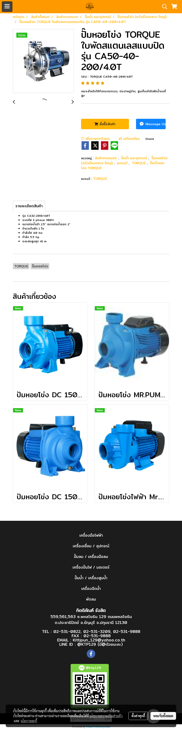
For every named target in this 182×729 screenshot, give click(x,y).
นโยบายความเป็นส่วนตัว (106, 716)
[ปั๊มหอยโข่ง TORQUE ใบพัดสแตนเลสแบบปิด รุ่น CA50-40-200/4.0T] (43, 61)
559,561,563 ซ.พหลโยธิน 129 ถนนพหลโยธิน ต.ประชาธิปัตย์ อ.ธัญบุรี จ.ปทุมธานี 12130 (91, 619)
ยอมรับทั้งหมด (163, 716)
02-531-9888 (126, 631)
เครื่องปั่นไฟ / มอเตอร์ (91, 567)
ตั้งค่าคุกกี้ (138, 716)
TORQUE (139, 163)
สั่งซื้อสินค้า (106, 124)
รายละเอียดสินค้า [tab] (29, 206)
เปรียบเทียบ (131, 138)
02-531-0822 (67, 631)
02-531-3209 (96, 631)
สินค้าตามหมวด (106, 158)
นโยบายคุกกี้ (29, 721)
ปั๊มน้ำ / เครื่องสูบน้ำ (91, 578)
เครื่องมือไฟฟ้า (91, 535)
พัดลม (91, 599)
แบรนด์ (123, 163)
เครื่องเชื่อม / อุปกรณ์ (91, 546)
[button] (163, 6)
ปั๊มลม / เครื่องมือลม (91, 557)
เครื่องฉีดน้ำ (91, 589)
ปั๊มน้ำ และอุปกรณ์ (134, 158)
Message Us (155, 124)
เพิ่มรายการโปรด (97, 138)
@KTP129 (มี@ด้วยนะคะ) (100, 644)
